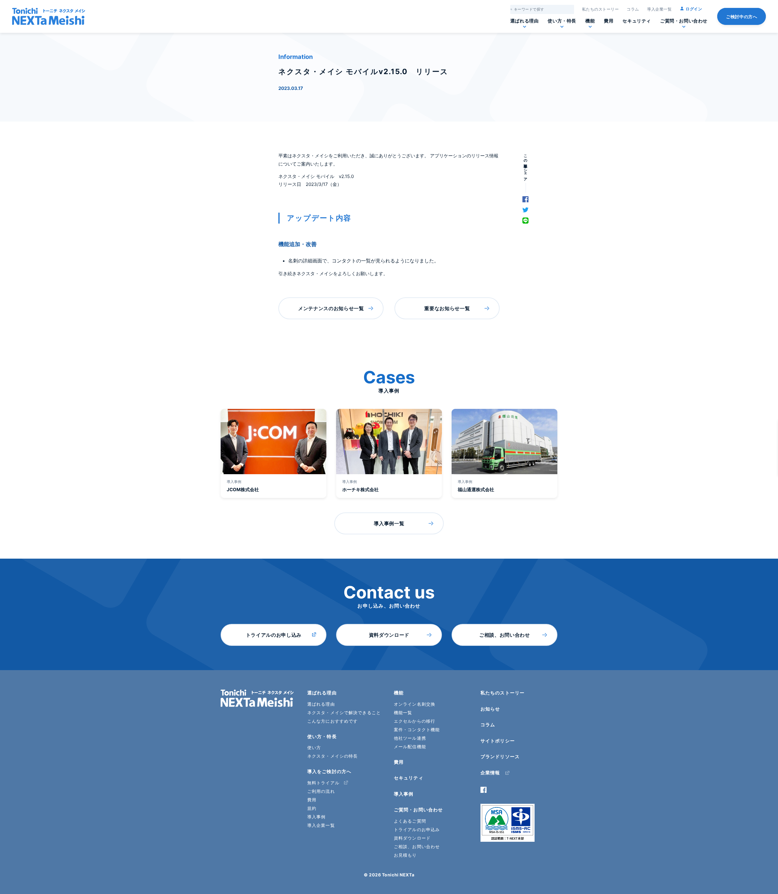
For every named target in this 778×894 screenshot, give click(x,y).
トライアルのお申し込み (273, 635)
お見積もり (405, 855)
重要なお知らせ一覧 (447, 308)
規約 (311, 808)
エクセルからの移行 (414, 721)
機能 (590, 21)
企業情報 (490, 773)
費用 (608, 21)
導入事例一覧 (389, 523)
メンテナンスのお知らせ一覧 (331, 308)
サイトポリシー (497, 741)
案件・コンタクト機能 (417, 729)
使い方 (314, 747)
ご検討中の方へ (741, 16)
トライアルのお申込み (417, 829)
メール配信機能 (410, 746)
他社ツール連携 (410, 738)
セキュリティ (636, 21)
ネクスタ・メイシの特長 (332, 756)
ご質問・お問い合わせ (683, 21)
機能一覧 (403, 712)
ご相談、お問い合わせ (504, 635)
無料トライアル (323, 782)
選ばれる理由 (524, 21)
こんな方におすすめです (332, 721)
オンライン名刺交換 (414, 704)
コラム (633, 9)
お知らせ (490, 709)
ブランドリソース (500, 756)
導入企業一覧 (659, 9)
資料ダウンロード (389, 635)
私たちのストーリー (600, 9)
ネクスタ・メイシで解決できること (344, 712)
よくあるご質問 (410, 821)
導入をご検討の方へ (329, 771)
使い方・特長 (562, 21)
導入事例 (316, 816)
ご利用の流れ (321, 791)
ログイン (694, 8)
